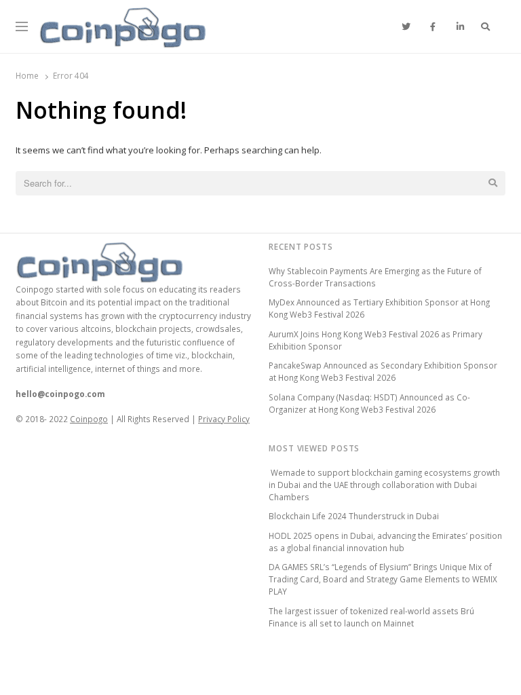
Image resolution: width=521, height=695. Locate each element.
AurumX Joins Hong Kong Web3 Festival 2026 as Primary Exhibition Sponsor (375, 340)
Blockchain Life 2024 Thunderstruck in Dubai (354, 515)
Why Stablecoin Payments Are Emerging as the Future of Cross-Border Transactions (375, 276)
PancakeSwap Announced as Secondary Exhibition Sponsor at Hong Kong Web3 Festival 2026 (383, 371)
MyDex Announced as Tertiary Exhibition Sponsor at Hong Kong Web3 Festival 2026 (379, 308)
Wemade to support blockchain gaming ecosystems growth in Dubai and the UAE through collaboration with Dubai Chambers (384, 484)
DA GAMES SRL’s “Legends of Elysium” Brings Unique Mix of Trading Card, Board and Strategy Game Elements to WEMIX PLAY (383, 579)
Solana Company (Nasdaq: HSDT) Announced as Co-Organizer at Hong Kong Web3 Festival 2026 (369, 403)
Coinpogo (89, 418)
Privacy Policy (224, 418)
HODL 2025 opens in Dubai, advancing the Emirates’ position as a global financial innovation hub (385, 541)
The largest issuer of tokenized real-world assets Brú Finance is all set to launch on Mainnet (371, 616)
